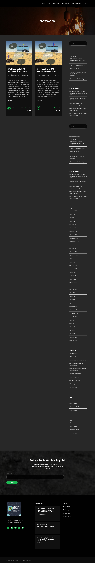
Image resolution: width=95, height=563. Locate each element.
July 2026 (72, 214)
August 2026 (73, 211)
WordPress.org (74, 410)
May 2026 (72, 221)
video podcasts (74, 387)
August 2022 (73, 289)
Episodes (55, 3)
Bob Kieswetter (74, 113)
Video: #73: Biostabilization (77, 65)
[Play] (9, 107)
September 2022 (74, 286)
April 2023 (73, 275)
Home (43, 3)
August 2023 (73, 269)
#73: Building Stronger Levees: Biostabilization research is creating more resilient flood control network (46, 511)
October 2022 (73, 282)
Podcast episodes (25, 75)
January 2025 (73, 252)
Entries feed (73, 403)
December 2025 (74, 238)
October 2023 (73, 265)
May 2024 (72, 262)
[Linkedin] (23, 528)
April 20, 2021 (11, 74)
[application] (19, 107)
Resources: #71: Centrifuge (77, 79)
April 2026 (73, 224)
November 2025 (74, 241)
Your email (9, 473)
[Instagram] (15, 528)
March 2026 (73, 228)
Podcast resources (75, 380)
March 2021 (73, 333)
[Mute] (25, 108)
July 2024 (72, 258)
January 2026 (73, 235)
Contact (86, 3)
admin (17, 74)
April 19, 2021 (40, 74)
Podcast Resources (76, 3)
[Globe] (19, 528)
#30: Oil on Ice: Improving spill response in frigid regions (78, 93)
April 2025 (73, 248)
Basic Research (74, 353)
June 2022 (73, 293)
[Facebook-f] (8, 528)
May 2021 (72, 327)
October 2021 (73, 310)
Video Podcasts (65, 3)
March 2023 (73, 279)
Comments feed (74, 407)
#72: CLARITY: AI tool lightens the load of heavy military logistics (78, 73)
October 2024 (73, 255)
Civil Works (73, 356)
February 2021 (74, 337)
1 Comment (19, 77)
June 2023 (73, 272)
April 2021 (73, 330)
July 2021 (72, 320)
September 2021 (74, 313)
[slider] (28, 109)
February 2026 (74, 231)
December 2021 (74, 306)
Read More (10, 100)
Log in (72, 400)
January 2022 (73, 303)
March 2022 (73, 299)
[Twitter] (12, 528)
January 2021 (73, 340)
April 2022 (73, 296)
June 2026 (73, 217)
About (49, 3)
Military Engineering (75, 373)
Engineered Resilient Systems (78, 360)
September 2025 (74, 245)
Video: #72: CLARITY (75, 68)
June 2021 (73, 323)
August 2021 (73, 316)
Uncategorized (74, 384)
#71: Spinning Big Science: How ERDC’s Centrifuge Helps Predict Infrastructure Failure (46, 539)
